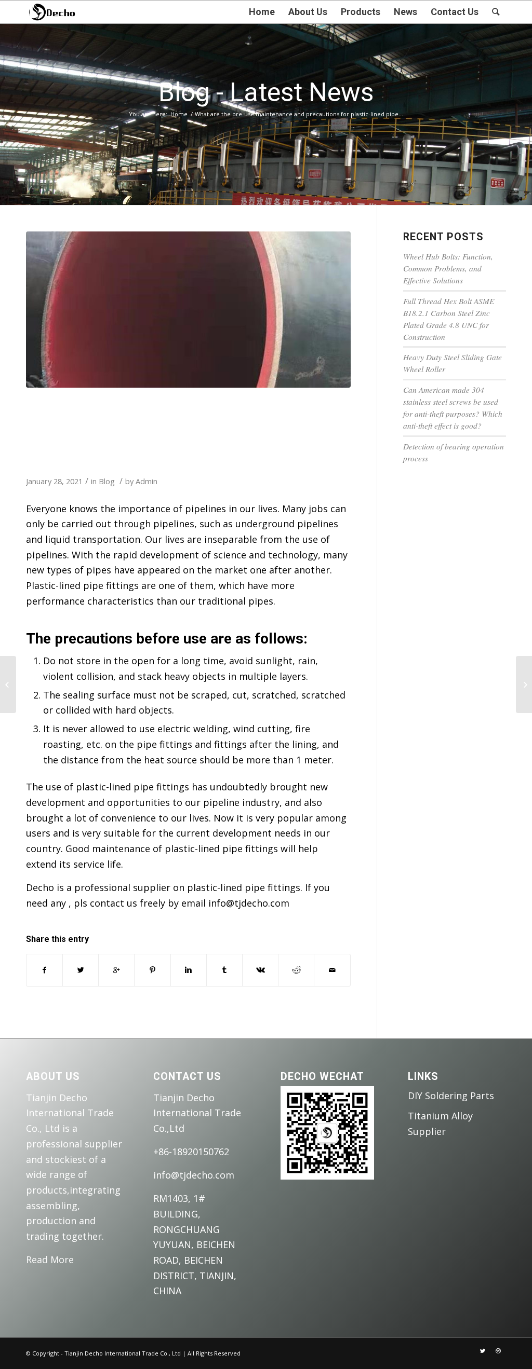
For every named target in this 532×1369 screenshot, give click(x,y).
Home (179, 114)
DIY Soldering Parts (451, 1095)
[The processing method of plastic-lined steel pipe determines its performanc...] (8, 684)
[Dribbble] (498, 1351)
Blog (107, 481)
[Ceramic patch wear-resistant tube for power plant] (524, 684)
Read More (50, 1259)
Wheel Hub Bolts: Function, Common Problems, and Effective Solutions (448, 268)
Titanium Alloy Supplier (440, 1124)
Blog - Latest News (266, 92)
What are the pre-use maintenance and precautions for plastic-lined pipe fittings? (165, 429)
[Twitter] (482, 1351)
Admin (146, 481)
